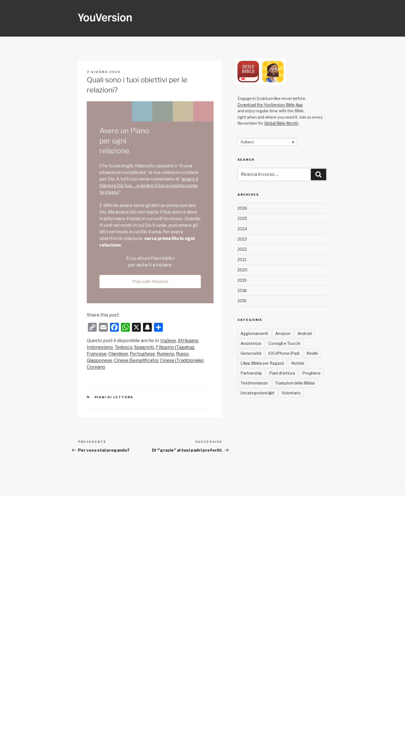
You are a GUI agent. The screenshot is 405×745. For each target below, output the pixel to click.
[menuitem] (168, 341)
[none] (267, 142)
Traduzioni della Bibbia (295, 383)
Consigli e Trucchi (284, 343)
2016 (242, 300)
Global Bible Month (281, 123)
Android (305, 333)
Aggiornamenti (254, 333)
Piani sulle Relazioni (150, 281)
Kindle (312, 353)
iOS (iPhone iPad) (283, 353)
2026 (242, 208)
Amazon (282, 333)
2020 (242, 270)
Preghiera (311, 373)
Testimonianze (254, 383)
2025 (242, 218)
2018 (242, 290)
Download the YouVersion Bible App (270, 104)
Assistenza (251, 343)
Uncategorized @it (257, 393)
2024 (242, 228)
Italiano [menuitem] (247, 142)
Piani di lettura (114, 397)
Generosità (251, 353)
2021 (241, 259)
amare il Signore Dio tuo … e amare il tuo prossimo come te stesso (148, 185)
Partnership (251, 373)
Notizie (297, 363)
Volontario (291, 393)
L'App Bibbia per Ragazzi (262, 363)
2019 (242, 280)
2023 (242, 239)
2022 (242, 249)
